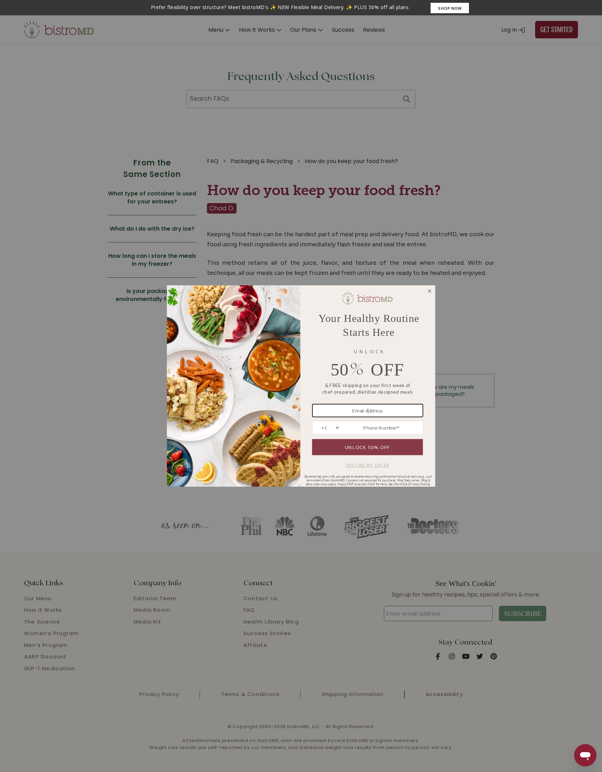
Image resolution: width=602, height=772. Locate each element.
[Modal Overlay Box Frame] (301, 7)
